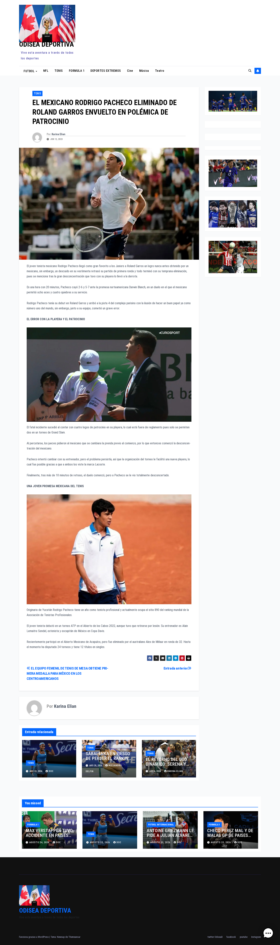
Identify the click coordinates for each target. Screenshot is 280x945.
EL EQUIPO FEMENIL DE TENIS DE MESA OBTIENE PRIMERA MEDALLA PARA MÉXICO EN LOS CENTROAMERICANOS (67, 673)
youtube (243, 936)
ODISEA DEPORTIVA (46, 44)
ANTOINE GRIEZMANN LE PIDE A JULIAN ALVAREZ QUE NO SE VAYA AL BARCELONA (170, 838)
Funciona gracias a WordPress (34, 936)
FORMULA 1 (77, 71)
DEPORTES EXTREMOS (105, 71)
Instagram (256, 936)
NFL (46, 71)
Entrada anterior (176, 668)
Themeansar (74, 936)
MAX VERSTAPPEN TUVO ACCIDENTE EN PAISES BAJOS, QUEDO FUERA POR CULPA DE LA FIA (49, 838)
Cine (130, 71)
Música (144, 71)
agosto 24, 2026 (39, 842)
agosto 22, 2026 (100, 842)
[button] (249, 71)
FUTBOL (29, 71)
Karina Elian (58, 134)
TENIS (58, 71)
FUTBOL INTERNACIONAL (161, 824)
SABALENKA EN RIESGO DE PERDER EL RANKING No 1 (108, 758)
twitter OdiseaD (215, 936)
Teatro (159, 71)
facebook (231, 936)
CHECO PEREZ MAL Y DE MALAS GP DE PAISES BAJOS (230, 835)
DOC (51, 771)
